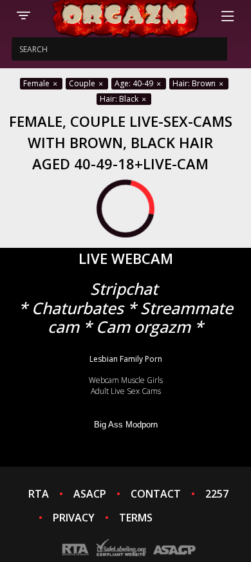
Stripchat (124, 288)
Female (37, 83)
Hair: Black (120, 98)
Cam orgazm (143, 326)
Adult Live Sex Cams (126, 391)
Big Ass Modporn (126, 424)
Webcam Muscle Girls (126, 380)
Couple (83, 83)
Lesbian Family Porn (125, 358)
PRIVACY (74, 517)
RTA (38, 494)
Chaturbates (78, 308)
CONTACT (156, 494)
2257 (216, 494)
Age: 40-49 (135, 83)
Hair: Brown (195, 83)
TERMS (136, 517)
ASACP (89, 494)
